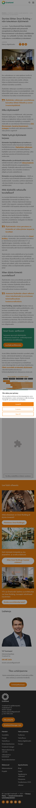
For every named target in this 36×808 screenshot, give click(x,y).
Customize (18, 409)
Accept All (18, 404)
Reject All (18, 414)
